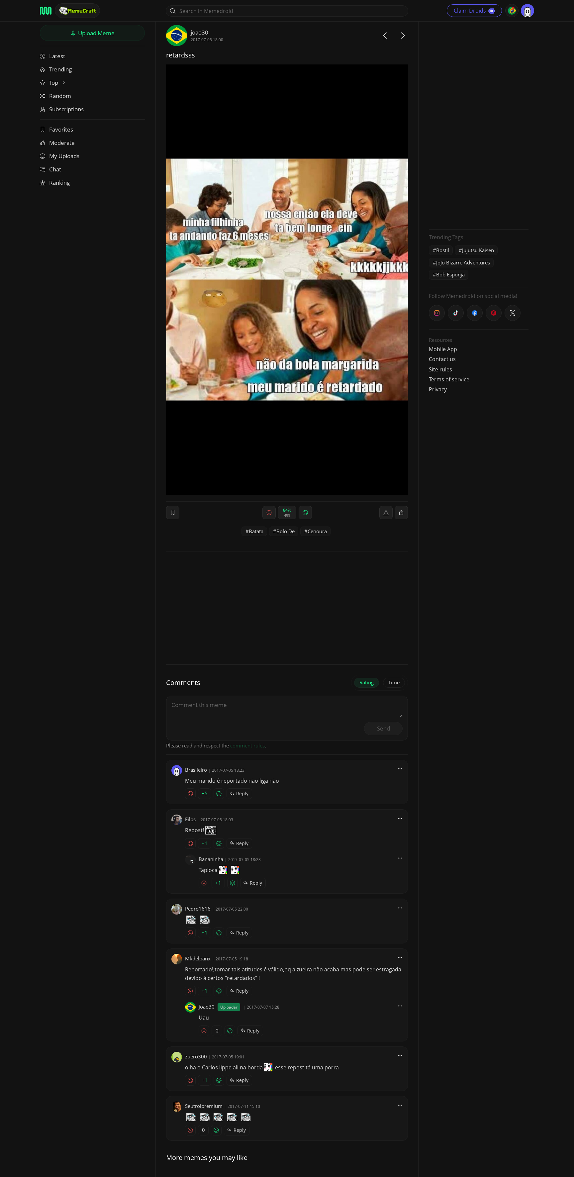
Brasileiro (196, 769)
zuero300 (196, 1056)
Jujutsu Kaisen (478, 250)
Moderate (62, 143)
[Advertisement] (478, 124)
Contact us (442, 359)
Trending (60, 69)
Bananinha (211, 859)
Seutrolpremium (204, 1106)
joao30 (199, 32)
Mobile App (443, 349)
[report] (386, 512)
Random (60, 96)
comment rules (247, 745)
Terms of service (449, 379)
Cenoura (317, 531)
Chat (55, 169)
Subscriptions (66, 109)
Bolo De (285, 531)
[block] (401, 512)
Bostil (442, 250)
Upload (96, 33)
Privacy (438, 389)
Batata (256, 531)
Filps (190, 819)
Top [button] (54, 82)
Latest (57, 56)
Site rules (440, 369)
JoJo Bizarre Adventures (463, 262)
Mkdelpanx (198, 958)
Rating (366, 682)
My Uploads (64, 156)
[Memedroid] (45, 11)
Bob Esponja (450, 274)
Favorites (61, 129)
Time (394, 682)
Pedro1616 (198, 908)
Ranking (59, 182)
